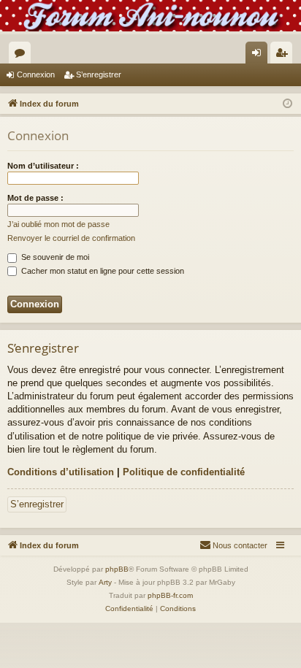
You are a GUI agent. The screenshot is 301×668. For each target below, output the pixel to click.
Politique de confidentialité (184, 472)
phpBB (117, 569)
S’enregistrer (98, 74)
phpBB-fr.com (170, 595)
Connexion (36, 74)
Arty (105, 582)
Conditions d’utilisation (60, 472)
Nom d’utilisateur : (43, 165)
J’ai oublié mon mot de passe (58, 224)
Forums (23, 55)
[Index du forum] (150, 15)
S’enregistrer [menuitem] (284, 55)
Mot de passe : (35, 197)
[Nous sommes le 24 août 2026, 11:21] (287, 104)
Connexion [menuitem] (259, 55)
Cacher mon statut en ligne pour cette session (101, 270)
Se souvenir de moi (54, 257)
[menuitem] (233, 545)
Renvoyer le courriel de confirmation (71, 238)
